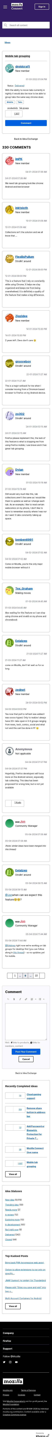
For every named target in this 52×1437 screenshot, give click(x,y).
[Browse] (5, 7)
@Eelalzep (10, 941)
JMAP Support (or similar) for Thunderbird (25, 1275)
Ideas (7, 42)
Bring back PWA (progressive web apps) (24, 1258)
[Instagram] (10, 1357)
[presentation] (8, 994)
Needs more (11, 1205)
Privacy (6, 1390)
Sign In (41, 6)
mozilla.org (7, 1386)
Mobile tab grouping (16, 56)
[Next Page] (41, 971)
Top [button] (4, 1430)
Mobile (10, 102)
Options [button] (48, 43)
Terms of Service (28, 1386)
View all (13, 1169)
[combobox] (26, 25)
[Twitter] (4, 1357)
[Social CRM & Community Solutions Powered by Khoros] (42, 1431)
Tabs (20, 102)
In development (12, 1220)
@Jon (8, 890)
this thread (18, 948)
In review (9, 1210)
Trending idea (12, 1200)
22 (36, 971)
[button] (8, 113)
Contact (37, 1390)
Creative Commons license (14, 1410)
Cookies (21, 1390)
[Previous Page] (10, 971)
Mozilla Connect (17, 6)
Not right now (11, 1225)
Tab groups (24, 108)
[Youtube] (16, 1357)
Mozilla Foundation (11, 1400)
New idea (9, 1195)
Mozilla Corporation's (16, 1397)
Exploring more (12, 1215)
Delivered (20, 85)
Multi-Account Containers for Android (23, 1293)
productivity (13, 108)
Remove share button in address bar (36, 1107)
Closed (8, 1235)
